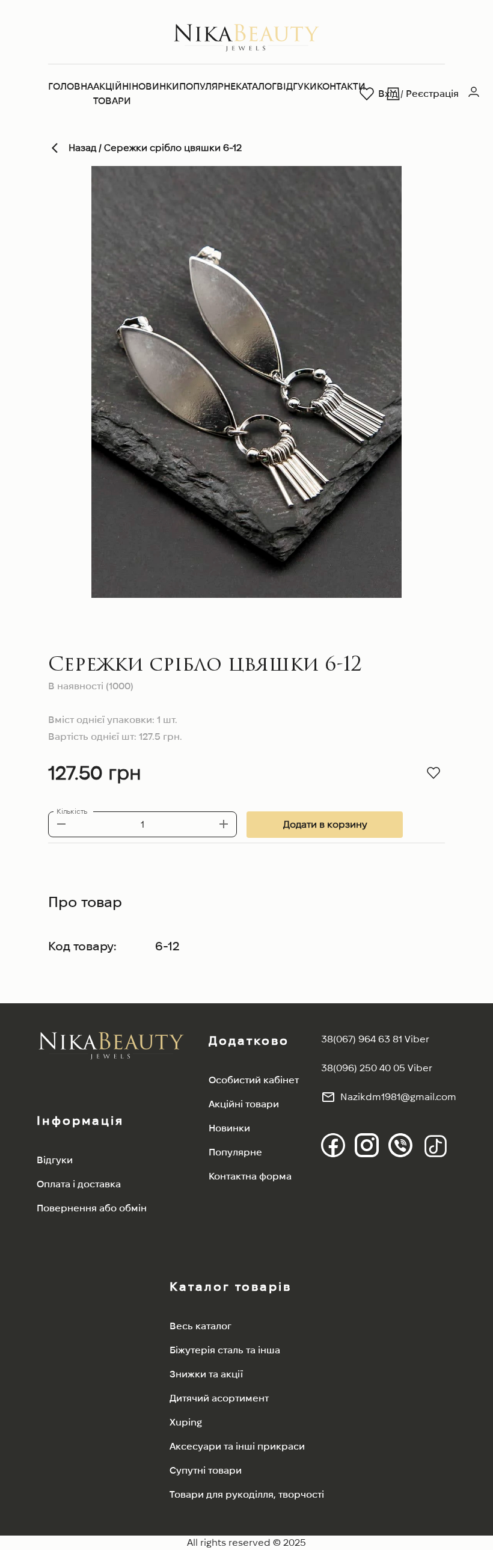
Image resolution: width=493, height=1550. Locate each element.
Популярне (207, 86)
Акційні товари (112, 93)
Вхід (388, 93)
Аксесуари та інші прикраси (237, 1446)
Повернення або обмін (92, 1208)
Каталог (256, 86)
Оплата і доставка (79, 1184)
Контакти (341, 86)
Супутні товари (206, 1470)
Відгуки (297, 86)
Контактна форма (250, 1176)
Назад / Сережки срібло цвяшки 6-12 (155, 148)
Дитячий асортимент (219, 1398)
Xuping (186, 1422)
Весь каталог (200, 1326)
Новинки (155, 86)
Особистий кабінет (254, 1080)
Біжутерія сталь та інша (225, 1350)
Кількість (72, 811)
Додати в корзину (325, 824)
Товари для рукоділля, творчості (247, 1494)
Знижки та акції (206, 1374)
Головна (70, 86)
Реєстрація (432, 93)
